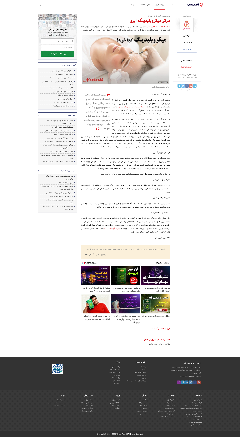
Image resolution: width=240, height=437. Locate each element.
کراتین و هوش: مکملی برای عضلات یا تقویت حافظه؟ (59, 201)
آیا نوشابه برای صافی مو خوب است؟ (61, 78)
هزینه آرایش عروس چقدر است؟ (63, 106)
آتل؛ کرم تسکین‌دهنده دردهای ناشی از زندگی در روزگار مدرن (58, 177)
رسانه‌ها (144, 400)
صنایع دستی (143, 414)
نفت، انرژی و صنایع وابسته (193, 405)
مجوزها (144, 369)
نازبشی (186, 36)
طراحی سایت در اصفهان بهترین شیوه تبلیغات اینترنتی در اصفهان (59, 122)
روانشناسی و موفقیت (86, 402)
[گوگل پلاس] (199, 382)
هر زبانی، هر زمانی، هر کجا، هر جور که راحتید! (59, 141)
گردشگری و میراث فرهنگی (166, 411)
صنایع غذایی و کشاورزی (194, 416)
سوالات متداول (141, 375)
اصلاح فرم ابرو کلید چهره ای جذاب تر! (61, 71)
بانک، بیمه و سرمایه (195, 422)
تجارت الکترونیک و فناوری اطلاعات (191, 408)
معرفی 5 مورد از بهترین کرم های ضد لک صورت (58, 193)
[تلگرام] (183, 382)
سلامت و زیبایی (164, 344)
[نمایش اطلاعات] (186, 67)
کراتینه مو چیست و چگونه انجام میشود (61, 88)
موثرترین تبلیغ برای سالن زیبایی (63, 91)
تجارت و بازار (198, 400)
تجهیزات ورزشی (115, 405)
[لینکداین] (186, 382)
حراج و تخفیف (60, 400)
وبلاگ (132, 4)
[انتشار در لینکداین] (195, 86)
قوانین (144, 378)
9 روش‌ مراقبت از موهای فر (64, 74)
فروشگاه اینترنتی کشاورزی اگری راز (62, 127)
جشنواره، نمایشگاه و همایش (56, 402)
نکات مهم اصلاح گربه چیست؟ (63, 102)
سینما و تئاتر (143, 405)
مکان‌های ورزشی (115, 402)
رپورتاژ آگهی (116, 383)
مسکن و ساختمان (196, 425)
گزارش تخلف (89, 254)
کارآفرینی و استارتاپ (195, 402)
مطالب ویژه (116, 380)
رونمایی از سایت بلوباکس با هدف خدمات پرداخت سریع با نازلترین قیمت (57, 146)
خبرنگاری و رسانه (114, 372)
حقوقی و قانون (170, 408)
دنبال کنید (185, 49)
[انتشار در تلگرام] (179, 86)
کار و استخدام (197, 419)
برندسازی (117, 375)
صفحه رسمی (186, 42)
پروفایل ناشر (101, 254)
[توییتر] (190, 382)
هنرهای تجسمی (142, 411)
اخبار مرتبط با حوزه (68, 170)
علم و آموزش (171, 400)
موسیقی (144, 408)
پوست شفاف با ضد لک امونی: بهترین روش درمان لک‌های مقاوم (58, 208)
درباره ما (143, 367)
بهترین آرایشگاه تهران (112, 228)
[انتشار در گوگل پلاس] (190, 86)
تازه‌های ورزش (116, 400)
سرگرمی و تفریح (87, 408)
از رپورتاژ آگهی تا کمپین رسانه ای (136, 380)
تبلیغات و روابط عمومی (167, 416)
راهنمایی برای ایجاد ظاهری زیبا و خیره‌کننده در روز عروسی (57, 83)
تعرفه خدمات (145, 4)
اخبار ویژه (72, 115)
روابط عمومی (116, 367)
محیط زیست (171, 414)
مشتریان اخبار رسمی (140, 372)
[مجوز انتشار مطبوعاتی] (57, 369)
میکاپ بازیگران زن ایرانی (65, 95)
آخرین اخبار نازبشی (68, 65)
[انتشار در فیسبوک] (187, 86)
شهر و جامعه (171, 405)
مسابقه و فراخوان (59, 405)
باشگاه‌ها (117, 408)
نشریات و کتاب (142, 402)
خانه (171, 4)
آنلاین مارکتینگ (115, 369)
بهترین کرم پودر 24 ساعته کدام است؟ (61, 196)
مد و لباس (153, 344)
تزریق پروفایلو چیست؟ (66, 182)
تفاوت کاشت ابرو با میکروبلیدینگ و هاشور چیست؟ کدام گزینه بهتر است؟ (57, 187)
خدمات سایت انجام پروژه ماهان (63, 134)
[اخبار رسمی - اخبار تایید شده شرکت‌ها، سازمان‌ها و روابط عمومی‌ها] (195, 4)
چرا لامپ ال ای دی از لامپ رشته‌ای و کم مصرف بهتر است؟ (57, 156)
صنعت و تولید (197, 411)
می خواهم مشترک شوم (58, 53)
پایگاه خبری (159, 4)
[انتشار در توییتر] (183, 86)
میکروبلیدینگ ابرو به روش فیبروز (131, 107)
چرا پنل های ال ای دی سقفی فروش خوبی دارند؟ (58, 161)
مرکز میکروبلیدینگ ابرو (65, 99)
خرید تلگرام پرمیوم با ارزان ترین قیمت (61, 151)
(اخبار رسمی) (151, 26)
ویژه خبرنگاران (115, 378)
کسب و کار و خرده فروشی (194, 414)
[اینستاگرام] (179, 382)
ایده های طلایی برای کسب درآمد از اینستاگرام (59, 130)
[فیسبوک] (195, 382)
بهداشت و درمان (170, 402)
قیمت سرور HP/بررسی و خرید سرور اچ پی (60, 138)
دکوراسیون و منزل (87, 411)
